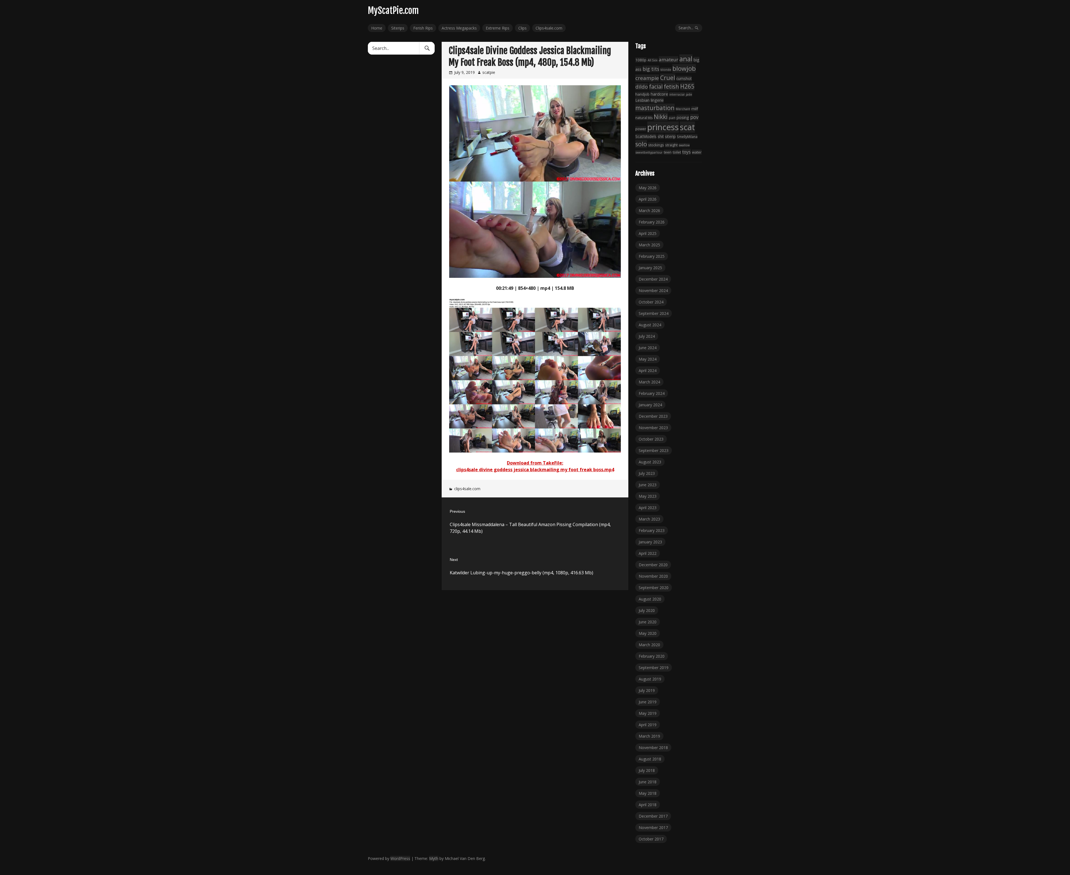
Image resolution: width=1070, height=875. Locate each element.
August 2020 (650, 599)
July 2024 (647, 336)
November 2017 (653, 827)
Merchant (683, 109)
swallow (684, 145)
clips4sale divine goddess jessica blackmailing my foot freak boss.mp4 (535, 469)
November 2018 (653, 747)
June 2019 (647, 701)
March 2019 (649, 736)
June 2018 (647, 781)
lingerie (657, 100)
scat (687, 127)
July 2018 (647, 770)
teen (668, 152)
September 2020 (653, 587)
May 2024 (647, 359)
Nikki (661, 117)
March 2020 (649, 644)
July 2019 (647, 690)
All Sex (653, 60)
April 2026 (647, 199)
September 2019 (653, 667)
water (697, 152)
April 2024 (647, 370)
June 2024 (647, 347)
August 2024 (650, 324)
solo (641, 144)
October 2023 (651, 439)
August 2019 (650, 679)
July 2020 (647, 610)
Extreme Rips (497, 28)
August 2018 (650, 759)
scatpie (488, 72)
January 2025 (650, 267)
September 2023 (653, 450)
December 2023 (653, 416)
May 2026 (647, 187)
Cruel (667, 78)
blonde (665, 69)
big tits (651, 68)
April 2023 (647, 507)
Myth (433, 858)
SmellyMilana (687, 136)
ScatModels (645, 136)
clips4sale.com (467, 488)
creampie (647, 78)
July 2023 (647, 473)
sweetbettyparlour (649, 152)
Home (376, 28)
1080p (640, 59)
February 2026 (652, 222)
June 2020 (647, 621)
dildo (641, 86)
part (672, 118)
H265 (687, 86)
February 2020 (652, 656)
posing (683, 117)
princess (663, 127)
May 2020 (647, 633)
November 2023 (653, 427)
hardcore (659, 94)
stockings (656, 144)
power (640, 128)
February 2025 (652, 256)
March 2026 (649, 210)
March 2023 (649, 519)
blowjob (684, 68)
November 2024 (653, 290)
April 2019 (647, 724)
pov (694, 117)
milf (694, 108)
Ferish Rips (423, 28)
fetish (671, 86)
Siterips (397, 28)
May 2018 (647, 793)
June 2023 (647, 484)
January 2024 (650, 404)
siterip (670, 136)
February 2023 (652, 530)
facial (656, 86)
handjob (642, 94)
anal (685, 58)
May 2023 (647, 496)
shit (661, 136)
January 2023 (650, 542)
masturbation (655, 108)
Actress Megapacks (459, 28)
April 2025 (647, 233)
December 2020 (653, 564)
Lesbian (642, 100)
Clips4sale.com (549, 28)
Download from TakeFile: (535, 463)
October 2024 (651, 302)
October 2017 (651, 839)
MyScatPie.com (393, 10)
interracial (677, 94)
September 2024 (653, 313)
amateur (668, 59)
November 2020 (653, 576)
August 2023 (650, 462)
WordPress (400, 858)
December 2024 (653, 279)
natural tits (644, 117)
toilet (677, 152)
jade (689, 94)
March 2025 (649, 244)
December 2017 (653, 816)
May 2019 (647, 713)
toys (686, 152)
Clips (522, 28)
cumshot (684, 78)
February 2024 (652, 393)
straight (671, 145)
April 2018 (647, 804)
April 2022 (647, 553)
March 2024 (649, 382)
